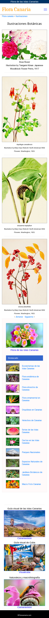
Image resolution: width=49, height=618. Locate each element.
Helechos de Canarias (32, 420)
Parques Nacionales (31, 452)
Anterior (19, 317)
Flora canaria (7, 16)
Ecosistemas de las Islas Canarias (31, 367)
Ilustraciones (21, 16)
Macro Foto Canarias (31, 484)
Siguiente (29, 317)
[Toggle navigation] (45, 9)
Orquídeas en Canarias (32, 410)
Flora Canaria (16, 9)
